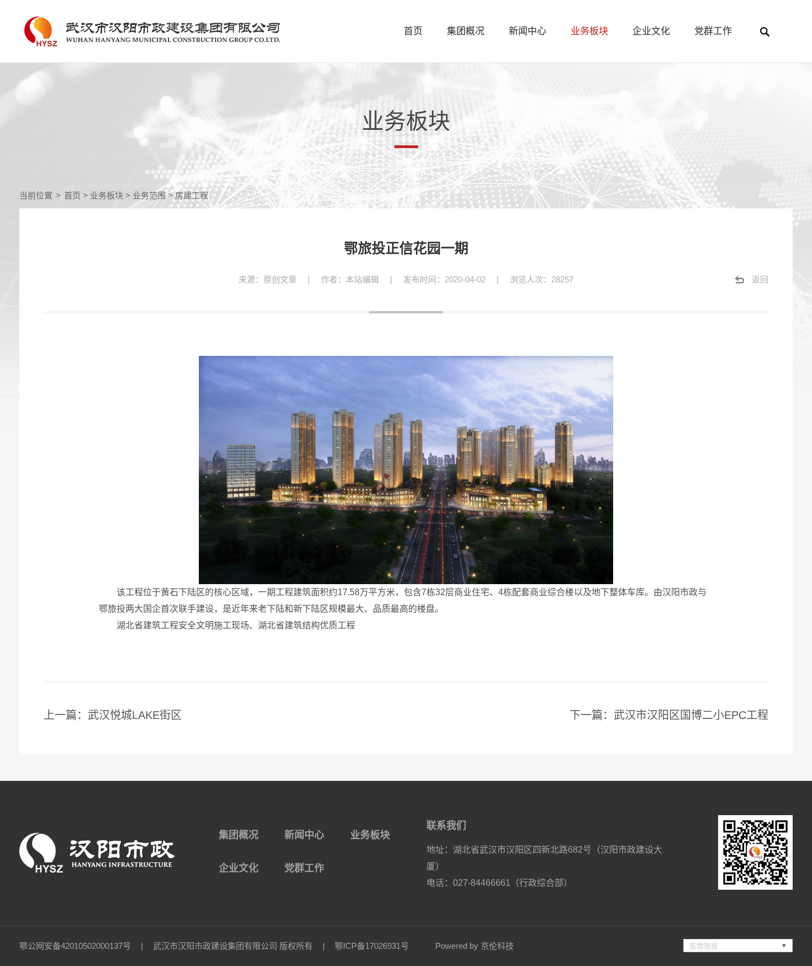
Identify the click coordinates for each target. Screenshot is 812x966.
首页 (413, 31)
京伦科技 (497, 946)
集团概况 (465, 31)
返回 (760, 279)
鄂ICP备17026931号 (372, 946)
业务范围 (149, 195)
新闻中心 (527, 31)
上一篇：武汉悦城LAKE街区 (113, 715)
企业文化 (651, 31)
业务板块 (589, 31)
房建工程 (191, 195)
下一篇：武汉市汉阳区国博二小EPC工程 (669, 715)
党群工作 (713, 31)
